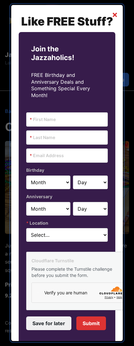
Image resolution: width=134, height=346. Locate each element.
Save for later (48, 323)
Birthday (35, 170)
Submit (91, 323)
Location (37, 223)
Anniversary (39, 196)
